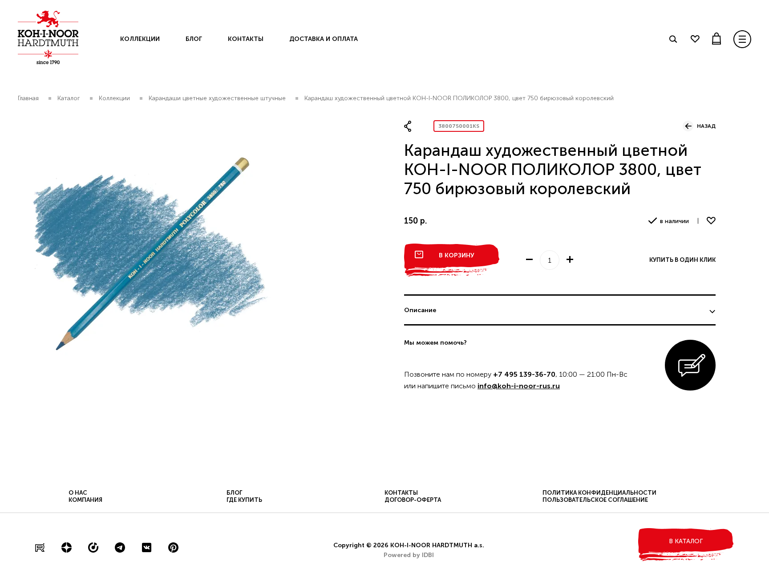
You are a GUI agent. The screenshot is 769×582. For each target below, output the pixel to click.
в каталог (686, 541)
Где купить (244, 500)
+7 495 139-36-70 (524, 374)
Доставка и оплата (323, 39)
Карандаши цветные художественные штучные (217, 98)
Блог (194, 39)
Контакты (245, 39)
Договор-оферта (412, 500)
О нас (78, 492)
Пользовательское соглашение (595, 500)
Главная (28, 98)
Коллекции (140, 39)
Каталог (68, 98)
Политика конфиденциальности (599, 492)
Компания (85, 500)
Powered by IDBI (409, 555)
